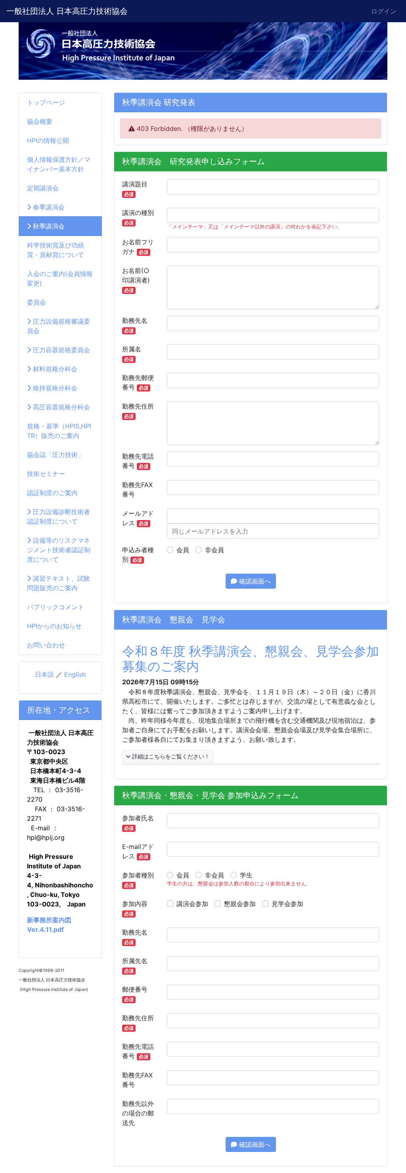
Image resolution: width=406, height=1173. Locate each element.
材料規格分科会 (54, 369)
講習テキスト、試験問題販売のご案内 (58, 583)
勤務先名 (134, 325)
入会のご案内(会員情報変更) (60, 278)
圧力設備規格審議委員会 (58, 326)
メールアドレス (138, 518)
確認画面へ (254, 581)
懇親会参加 (240, 904)
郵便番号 (134, 993)
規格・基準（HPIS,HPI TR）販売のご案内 (59, 431)
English (75, 674)
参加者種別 (138, 879)
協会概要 (39, 121)
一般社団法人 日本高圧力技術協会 (67, 11)
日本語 (44, 674)
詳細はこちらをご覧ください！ (170, 756)
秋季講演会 (48, 226)
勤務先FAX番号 (137, 489)
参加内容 (134, 908)
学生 (246, 875)
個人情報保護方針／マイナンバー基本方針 (58, 164)
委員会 (36, 302)
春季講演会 (48, 207)
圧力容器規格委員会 (60, 350)
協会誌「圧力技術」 (55, 455)
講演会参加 (192, 904)
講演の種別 (138, 217)
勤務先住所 (138, 410)
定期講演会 (43, 188)
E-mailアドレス (138, 851)
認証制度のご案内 (52, 493)
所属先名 (134, 965)
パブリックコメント (55, 607)
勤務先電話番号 (138, 461)
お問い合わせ (46, 645)
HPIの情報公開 (48, 140)
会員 (182, 550)
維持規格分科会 (54, 388)
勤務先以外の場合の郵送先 (138, 1113)
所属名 (131, 353)
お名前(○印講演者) (136, 280)
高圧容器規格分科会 (60, 407)
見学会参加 (287, 904)
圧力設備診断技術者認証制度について (58, 516)
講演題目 (134, 188)
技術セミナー (46, 474)
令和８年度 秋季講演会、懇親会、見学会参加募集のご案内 (250, 658)
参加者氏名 (138, 822)
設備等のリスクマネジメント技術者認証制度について (58, 549)
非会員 (214, 550)
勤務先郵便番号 (138, 382)
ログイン (383, 11)
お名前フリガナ (138, 246)
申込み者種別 (138, 554)
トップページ (46, 102)
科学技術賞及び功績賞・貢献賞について (55, 250)
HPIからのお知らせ (54, 626)
